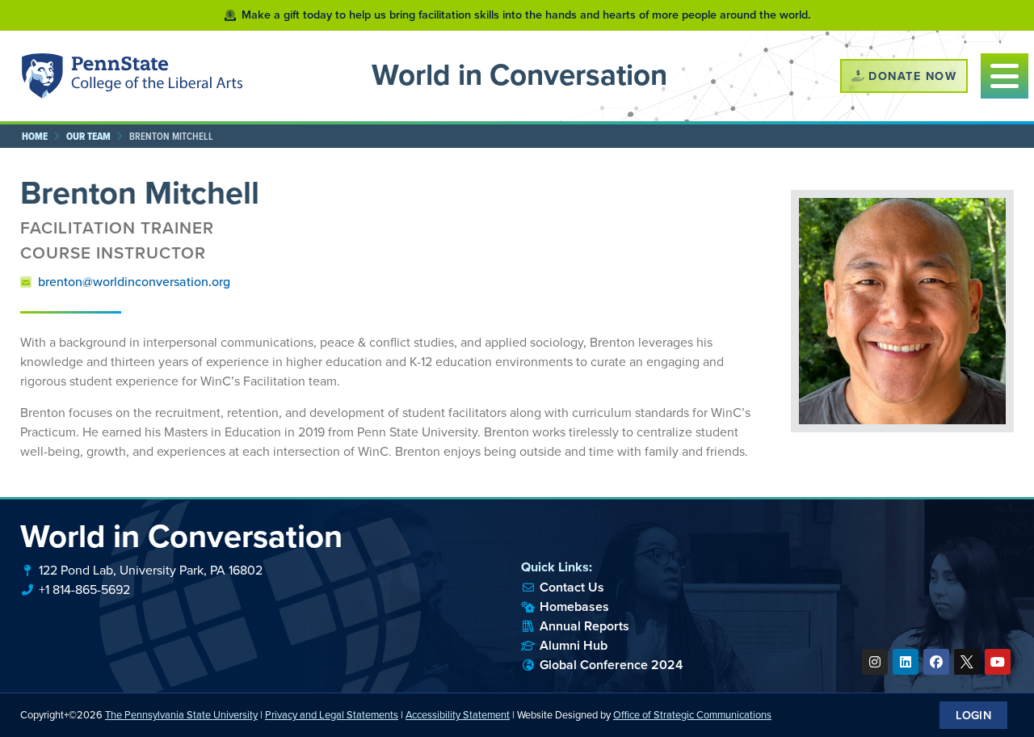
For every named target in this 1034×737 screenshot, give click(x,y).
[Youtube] (998, 662)
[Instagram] (875, 662)
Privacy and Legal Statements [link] (331, 714)
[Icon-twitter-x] (967, 662)
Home (35, 136)
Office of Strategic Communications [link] (692, 714)
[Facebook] (936, 662)
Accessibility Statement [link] (458, 714)
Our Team (88, 136)
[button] (1004, 76)
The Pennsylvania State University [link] (181, 714)
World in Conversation (519, 75)
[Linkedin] (905, 662)
